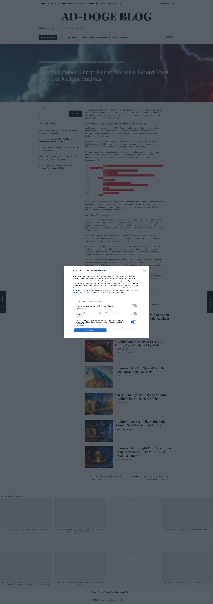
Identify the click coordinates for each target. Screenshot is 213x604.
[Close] (145, 271)
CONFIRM (90, 330)
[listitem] (106, 301)
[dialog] (106, 302)
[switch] (134, 305)
